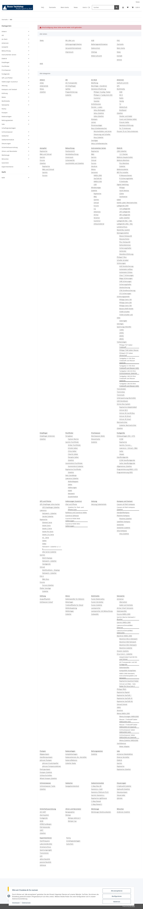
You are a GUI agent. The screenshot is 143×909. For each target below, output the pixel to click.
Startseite (52, 7)
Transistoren (44, 853)
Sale (3, 124)
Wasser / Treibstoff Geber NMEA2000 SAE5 (128, 720)
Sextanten (120, 525)
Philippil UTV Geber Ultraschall (126, 354)
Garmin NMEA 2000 (124, 622)
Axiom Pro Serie (47, 531)
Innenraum (69, 157)
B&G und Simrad (46, 154)
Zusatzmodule (73, 497)
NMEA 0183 (98, 181)
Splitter (68, 89)
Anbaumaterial (99, 224)
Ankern (4, 31)
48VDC (121, 339)
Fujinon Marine (73, 439)
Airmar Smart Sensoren (125, 608)
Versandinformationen (73, 48)
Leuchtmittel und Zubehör (74, 163)
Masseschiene (124, 239)
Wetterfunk (123, 107)
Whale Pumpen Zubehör (48, 778)
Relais (42, 89)
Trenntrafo (120, 395)
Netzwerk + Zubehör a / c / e (51, 548)
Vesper (121, 454)
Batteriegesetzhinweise (99, 44)
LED (41, 856)
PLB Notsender (45, 827)
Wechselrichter (122, 422)
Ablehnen (116, 902)
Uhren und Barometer (9, 151)
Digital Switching (123, 184)
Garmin (42, 157)
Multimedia (6, 101)
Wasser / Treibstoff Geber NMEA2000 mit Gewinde (128, 726)
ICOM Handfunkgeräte (127, 460)
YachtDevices (121, 743)
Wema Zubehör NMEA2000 (128, 740)
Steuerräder (121, 795)
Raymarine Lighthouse (99, 798)
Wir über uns (70, 40)
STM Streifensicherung (127, 290)
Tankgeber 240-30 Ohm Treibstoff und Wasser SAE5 (129, 385)
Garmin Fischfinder (72, 442)
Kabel (119, 200)
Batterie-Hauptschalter (125, 157)
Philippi (122, 187)
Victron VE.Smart (125, 419)
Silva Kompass (122, 531)
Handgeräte (46, 564)
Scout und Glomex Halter (128, 119)
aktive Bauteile (45, 859)
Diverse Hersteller (123, 757)
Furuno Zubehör (48, 585)
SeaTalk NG (98, 178)
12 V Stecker (123, 154)
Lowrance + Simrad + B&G (128, 448)
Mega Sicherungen (126, 278)
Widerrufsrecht (96, 56)
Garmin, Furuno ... (125, 445)
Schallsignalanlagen (73, 841)
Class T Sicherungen (126, 275)
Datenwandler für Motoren (74, 599)
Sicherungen (121, 263)
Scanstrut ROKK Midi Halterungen (72, 520)
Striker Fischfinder (74, 445)
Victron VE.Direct (125, 416)
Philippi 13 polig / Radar (102, 92)
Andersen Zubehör (123, 812)
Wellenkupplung (71, 608)
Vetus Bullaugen (99, 110)
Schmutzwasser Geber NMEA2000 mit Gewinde (127, 736)
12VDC (121, 330)
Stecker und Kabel (125, 116)
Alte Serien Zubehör (49, 552)
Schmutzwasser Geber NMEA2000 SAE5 (127, 731)
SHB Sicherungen (125, 281)
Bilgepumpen (44, 754)
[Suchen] (116, 7)
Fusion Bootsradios (97, 599)
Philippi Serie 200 (125, 303)
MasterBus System (123, 230)
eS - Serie (45, 538)
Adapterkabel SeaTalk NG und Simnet (128, 658)
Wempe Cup (72, 821)
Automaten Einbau (125, 272)
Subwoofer (95, 614)
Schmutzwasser (7, 132)
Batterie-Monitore (123, 160)
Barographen (70, 812)
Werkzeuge (5, 155)
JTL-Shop (132, 906)
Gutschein (69, 844)
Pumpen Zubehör (46, 772)
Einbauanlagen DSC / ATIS (126, 436)
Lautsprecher (95, 608)
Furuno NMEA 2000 (123, 614)
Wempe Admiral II (74, 818)
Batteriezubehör (122, 169)
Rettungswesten (7, 120)
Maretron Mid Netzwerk (127, 642)
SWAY (119, 707)
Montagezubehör (123, 233)
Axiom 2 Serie (47, 528)
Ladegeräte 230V (122, 206)
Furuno (42, 160)
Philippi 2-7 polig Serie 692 (103, 95)
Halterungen (72, 487)
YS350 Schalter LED (126, 315)
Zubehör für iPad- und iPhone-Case (76, 508)
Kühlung (5, 93)
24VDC (121, 333)
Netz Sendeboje (71, 475)
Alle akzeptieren (116, 891)
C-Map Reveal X (96, 804)
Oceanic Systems (123, 651)
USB (95, 184)
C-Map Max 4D (96, 786)
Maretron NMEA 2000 (124, 636)
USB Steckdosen (122, 401)
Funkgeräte (44, 818)
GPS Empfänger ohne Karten (50, 504)
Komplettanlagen (71, 754)
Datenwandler (122, 611)
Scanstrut (97, 98)
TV (120, 104)
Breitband (122, 110)
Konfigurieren (117, 896)
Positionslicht (70, 151)
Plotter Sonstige (45, 588)
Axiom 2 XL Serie (48, 535)
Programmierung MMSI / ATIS (127, 469)
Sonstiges (94, 140)
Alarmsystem (44, 815)
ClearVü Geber (73, 454)
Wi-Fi (121, 95)
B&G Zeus (45, 579)
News (138, 2)
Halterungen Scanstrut (10, 82)
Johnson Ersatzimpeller (50, 763)
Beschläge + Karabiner (99, 86)
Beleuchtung (6, 51)
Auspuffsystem (45, 599)
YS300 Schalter (124, 312)
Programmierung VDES (125, 472)
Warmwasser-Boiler (98, 436)
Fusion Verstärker (97, 602)
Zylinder (120, 798)
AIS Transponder (71, 83)
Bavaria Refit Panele (126, 309)
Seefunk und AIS (122, 83)
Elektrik (119, 760)
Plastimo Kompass (123, 516)
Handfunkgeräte (122, 457)
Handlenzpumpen (46, 757)
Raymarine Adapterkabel (128, 407)
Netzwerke (5, 105)
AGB (92, 40)
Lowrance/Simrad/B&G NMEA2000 (125, 632)
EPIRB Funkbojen (46, 824)
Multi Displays (47, 558)
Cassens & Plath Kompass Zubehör (126, 508)
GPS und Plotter (7, 78)
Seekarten (5, 136)
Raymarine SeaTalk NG (125, 701)
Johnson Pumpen (46, 760)
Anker (42, 83)
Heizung (4, 86)
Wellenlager (69, 611)
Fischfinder (5, 66)
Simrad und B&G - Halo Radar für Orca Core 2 (127, 685)
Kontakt (119, 56)
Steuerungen (6, 144)
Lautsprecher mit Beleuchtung (102, 611)
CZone (121, 194)
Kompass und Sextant (9, 89)
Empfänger (5, 62)
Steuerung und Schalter (102, 134)
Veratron (94, 166)
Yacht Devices (124, 190)
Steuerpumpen (122, 792)
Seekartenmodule (8, 140)
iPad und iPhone (71, 504)
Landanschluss (122, 227)
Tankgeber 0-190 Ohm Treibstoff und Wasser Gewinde (127, 360)
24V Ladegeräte (124, 212)
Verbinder (122, 251)
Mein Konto (65, 7)
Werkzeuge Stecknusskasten (101, 812)
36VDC (121, 336)
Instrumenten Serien (9, 55)
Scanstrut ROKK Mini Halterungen (72, 525)
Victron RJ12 (123, 410)
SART (41, 830)
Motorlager (69, 602)
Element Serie (47, 522)
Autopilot (5, 47)
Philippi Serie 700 (125, 306)
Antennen (5, 43)
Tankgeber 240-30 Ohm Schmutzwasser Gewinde (128, 372)
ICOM (121, 439)
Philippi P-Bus (122, 257)
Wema (93, 169)
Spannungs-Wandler (124, 327)
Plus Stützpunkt (124, 242)
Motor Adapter (124, 746)
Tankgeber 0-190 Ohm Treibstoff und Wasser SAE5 (129, 367)
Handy (121, 101)
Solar (118, 318)
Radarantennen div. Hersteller (76, 757)
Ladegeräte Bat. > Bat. (124, 221)
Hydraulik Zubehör (123, 789)
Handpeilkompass (123, 512)
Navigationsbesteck (72, 786)
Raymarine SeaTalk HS (124, 698)
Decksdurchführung (126, 125)
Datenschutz (26, 902)
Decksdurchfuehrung (98, 89)
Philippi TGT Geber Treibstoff (126, 346)
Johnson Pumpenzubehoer (51, 766)
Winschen (5, 159)
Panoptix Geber (73, 457)
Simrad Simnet (122, 704)
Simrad (93, 160)
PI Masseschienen (125, 175)
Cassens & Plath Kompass (126, 504)
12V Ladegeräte (124, 209)
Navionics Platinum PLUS (100, 792)
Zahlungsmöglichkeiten (73, 44)
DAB (120, 92)
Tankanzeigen (122, 342)
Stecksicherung (124, 287)
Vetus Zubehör (99, 113)
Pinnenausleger (96, 125)
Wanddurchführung (126, 254)
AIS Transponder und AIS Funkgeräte (128, 663)
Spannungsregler (46, 850)
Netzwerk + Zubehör (49, 513)
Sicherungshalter (125, 248)
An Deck (4, 39)
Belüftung (94, 83)
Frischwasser (6, 70)
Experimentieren (7, 167)
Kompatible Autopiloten (127, 670)
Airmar (96, 215)
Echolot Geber (73, 448)
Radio (121, 98)
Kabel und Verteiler (126, 605)
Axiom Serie (46, 525)
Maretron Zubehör (125, 648)
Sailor (121, 451)
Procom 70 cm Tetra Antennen (127, 131)
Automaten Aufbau (126, 269)
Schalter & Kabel (122, 260)
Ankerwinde (44, 86)
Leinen (93, 122)
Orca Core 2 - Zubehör (124, 654)
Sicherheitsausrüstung (10, 147)
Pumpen (5, 113)
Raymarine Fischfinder (73, 469)
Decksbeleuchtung (71, 154)
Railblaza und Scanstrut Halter (76, 512)
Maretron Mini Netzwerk (128, 645)
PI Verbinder (123, 181)
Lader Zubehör (124, 218)
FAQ (42, 7)
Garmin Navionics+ (97, 795)
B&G (92, 154)
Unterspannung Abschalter (126, 398)
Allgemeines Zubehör (124, 466)
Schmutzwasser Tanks (47, 786)
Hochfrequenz (45, 841)
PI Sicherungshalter (126, 178)
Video (44, 544)
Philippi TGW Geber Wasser (129, 350)
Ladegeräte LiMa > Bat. (125, 224)
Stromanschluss (45, 847)
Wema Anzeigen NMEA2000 (129, 716)
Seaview (96, 101)
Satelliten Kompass (123, 522)
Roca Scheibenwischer (99, 128)
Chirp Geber (72, 451)
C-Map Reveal (96, 801)
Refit (41, 64)
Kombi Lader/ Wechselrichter (127, 203)
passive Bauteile (45, 862)
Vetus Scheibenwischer (99, 143)
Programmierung (71, 92)
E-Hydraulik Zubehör (124, 786)
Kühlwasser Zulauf (46, 602)
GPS (118, 86)
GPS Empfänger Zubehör (51, 507)
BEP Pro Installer (122, 172)
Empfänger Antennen (47, 436)
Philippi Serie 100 (125, 299)
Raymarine (43, 151)
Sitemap (94, 52)
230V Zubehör (122, 151)
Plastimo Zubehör (125, 519)
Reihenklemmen (125, 245)
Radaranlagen (7, 116)
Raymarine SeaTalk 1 (124, 695)
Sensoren (94, 172)
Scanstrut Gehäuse (72, 516)
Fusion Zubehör (96, 605)
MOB (41, 821)
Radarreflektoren (71, 760)
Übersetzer (123, 602)
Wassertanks (95, 439)
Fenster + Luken (96, 107)
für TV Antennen (125, 128)
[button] (123, 7)
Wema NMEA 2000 (123, 713)
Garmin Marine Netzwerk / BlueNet (126, 618)
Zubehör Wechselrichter (127, 425)
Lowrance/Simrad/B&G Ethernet (125, 626)
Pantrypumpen (45, 769)
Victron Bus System (123, 404)
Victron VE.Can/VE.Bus (127, 413)
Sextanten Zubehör (123, 528)
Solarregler (123, 321)
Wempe (68, 815)
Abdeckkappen (73, 481)
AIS (3, 35)
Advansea (97, 212)
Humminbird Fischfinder (74, 463)
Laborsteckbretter (46, 844)
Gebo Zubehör (99, 116)
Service (119, 60)
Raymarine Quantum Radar (129, 681)
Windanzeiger (96, 187)
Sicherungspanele (123, 296)
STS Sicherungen (125, 293)
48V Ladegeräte (124, 215)
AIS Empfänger (70, 86)
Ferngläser (69, 436)
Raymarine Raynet (123, 692)
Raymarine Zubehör (124, 769)
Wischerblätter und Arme (102, 131)
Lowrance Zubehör (72, 478)
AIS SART (43, 812)
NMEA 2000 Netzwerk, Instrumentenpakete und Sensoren (128, 676)
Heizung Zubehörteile (98, 504)
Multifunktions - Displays (51, 570)
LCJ (95, 209)
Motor (4, 97)
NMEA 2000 (98, 175)
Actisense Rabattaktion (125, 754)
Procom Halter (124, 122)
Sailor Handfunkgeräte (127, 463)
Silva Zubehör (124, 534)
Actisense (120, 599)
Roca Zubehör (98, 137)
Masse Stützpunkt (125, 236)
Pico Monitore (124, 163)
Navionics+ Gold (96, 789)
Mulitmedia (121, 89)
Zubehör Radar (70, 763)
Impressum (16, 902)
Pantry (68, 838)
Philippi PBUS (121, 689)
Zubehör (43, 92)
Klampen (94, 119)
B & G (42, 576)
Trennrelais (121, 392)
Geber (70, 484)
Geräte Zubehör (47, 516)
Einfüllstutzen (96, 104)
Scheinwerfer (70, 160)
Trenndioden (121, 389)
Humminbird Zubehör (75, 466)
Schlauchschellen (46, 775)
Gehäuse (43, 865)
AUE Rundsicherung (126, 266)
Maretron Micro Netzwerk (128, 639)
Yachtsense (123, 197)
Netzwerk (71, 493)
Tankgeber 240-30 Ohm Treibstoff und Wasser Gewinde (127, 378)
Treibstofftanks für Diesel (74, 605)
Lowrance (43, 510)
